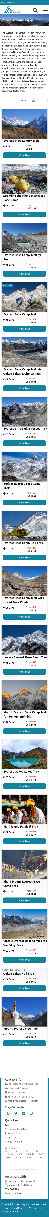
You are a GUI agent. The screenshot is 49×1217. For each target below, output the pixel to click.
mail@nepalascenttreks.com (23, 1100)
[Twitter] (16, 1113)
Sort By (23, 100)
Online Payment (13, 1141)
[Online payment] (13, 1193)
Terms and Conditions (16, 1129)
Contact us (10, 1137)
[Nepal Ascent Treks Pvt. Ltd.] (12, 9)
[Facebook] (8, 1113)
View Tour (24, 155)
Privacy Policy (12, 1133)
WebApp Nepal (9, 1211)
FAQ (7, 1124)
